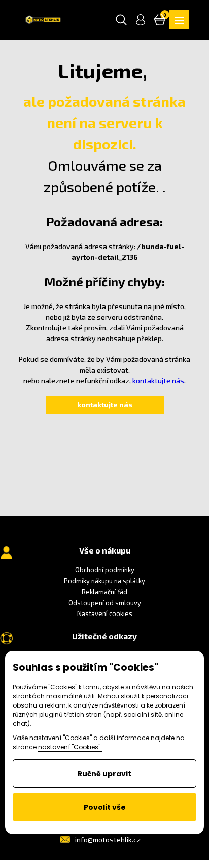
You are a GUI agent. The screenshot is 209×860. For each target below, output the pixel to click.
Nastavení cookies (104, 613)
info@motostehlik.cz (108, 839)
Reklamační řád (104, 592)
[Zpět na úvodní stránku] (43, 19)
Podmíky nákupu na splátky (104, 581)
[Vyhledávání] (121, 19)
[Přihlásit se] (140, 19)
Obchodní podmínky (104, 570)
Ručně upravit (104, 774)
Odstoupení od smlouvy (104, 603)
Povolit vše (105, 807)
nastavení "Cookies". (70, 747)
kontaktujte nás (158, 380)
